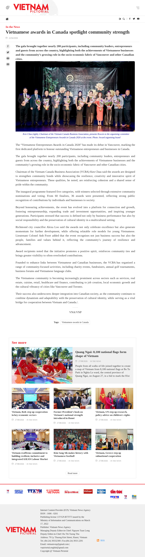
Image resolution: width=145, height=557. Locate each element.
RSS (103, 540)
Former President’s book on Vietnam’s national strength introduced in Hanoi (68, 415)
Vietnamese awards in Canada (75, 322)
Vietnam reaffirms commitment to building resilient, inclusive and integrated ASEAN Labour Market (30, 456)
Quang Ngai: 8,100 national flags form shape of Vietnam (100, 354)
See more (19, 342)
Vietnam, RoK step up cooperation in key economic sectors (30, 413)
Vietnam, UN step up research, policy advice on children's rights (113, 413)
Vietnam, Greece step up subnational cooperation (108, 454)
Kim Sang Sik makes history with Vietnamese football (71, 454)
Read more (72, 473)
